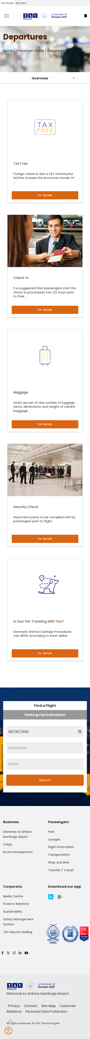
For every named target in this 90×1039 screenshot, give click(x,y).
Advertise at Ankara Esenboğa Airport (17, 834)
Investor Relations (16, 904)
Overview (40, 78)
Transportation (59, 855)
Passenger (7, 3)
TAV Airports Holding (17, 932)
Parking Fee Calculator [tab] (45, 714)
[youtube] (25, 953)
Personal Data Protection (46, 1011)
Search (45, 780)
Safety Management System (18, 921)
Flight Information (61, 847)
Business (21, 3)
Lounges (54, 839)
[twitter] (8, 953)
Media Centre (13, 896)
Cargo (7, 844)
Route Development (18, 852)
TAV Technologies (47, 1023)
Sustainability (12, 911)
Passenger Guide (30, 50)
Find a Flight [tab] (45, 705)
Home (8, 50)
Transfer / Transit (61, 870)
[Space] (45, 15)
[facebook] (2, 953)
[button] (85, 16)
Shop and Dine (58, 862)
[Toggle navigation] (11, 16)
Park (51, 832)
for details (45, 195)
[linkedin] (20, 953)
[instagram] (14, 953)
